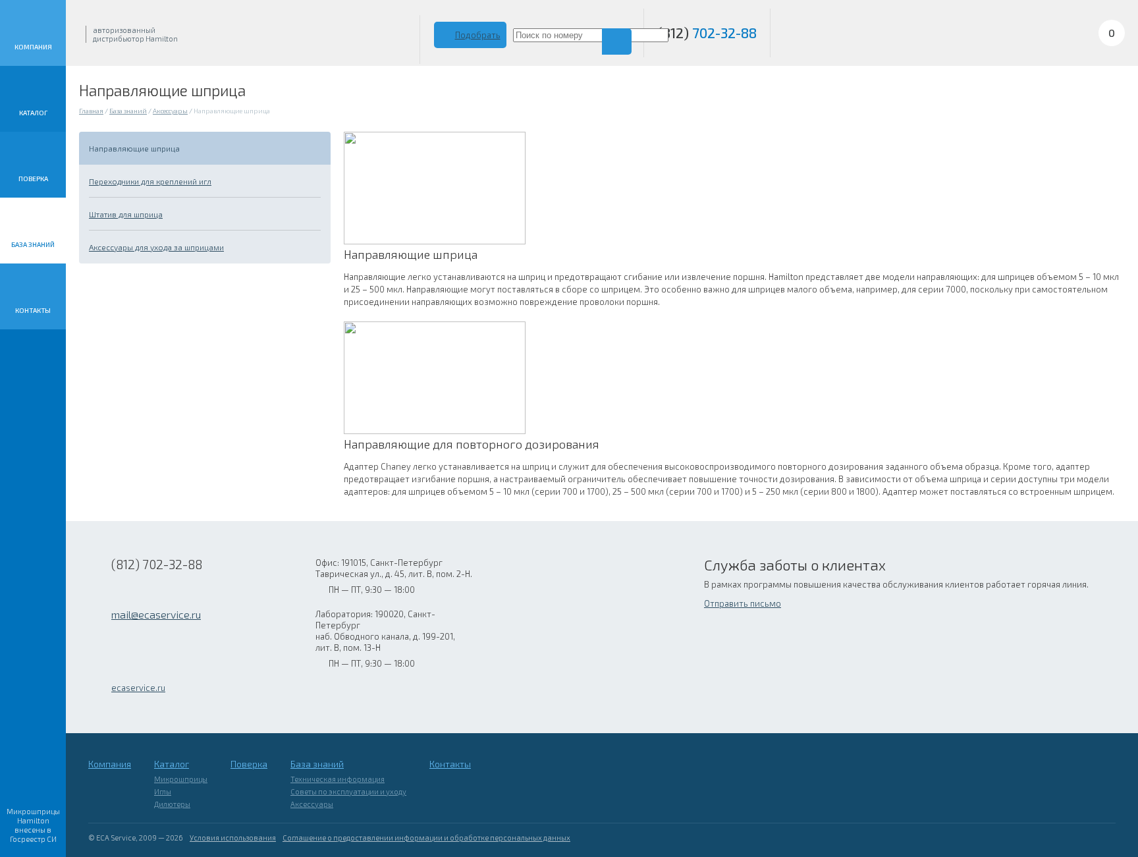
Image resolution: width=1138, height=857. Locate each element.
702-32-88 (707, 32)
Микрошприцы (180, 779)
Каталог (33, 113)
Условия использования (233, 837)
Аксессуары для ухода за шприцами (156, 247)
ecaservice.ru (138, 687)
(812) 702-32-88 (156, 564)
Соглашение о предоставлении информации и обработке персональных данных (426, 837)
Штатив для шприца (126, 214)
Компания (33, 47)
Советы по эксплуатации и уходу (348, 791)
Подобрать (478, 35)
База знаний (33, 244)
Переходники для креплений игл (150, 181)
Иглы (162, 791)
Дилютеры (172, 804)
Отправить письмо (742, 603)
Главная (91, 111)
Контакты (33, 310)
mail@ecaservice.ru (156, 614)
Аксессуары (170, 111)
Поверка (33, 178)
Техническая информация (337, 779)
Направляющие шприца (134, 148)
